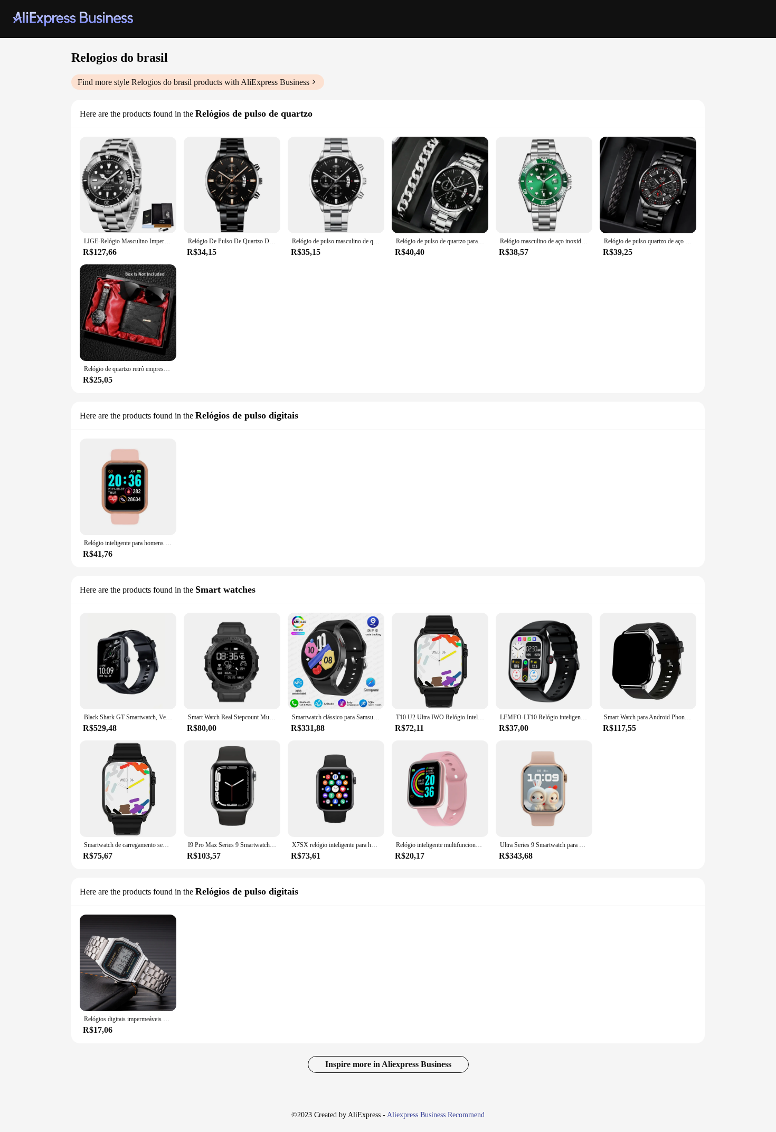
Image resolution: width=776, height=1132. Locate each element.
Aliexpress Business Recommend (436, 1115)
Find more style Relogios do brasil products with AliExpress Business (193, 82)
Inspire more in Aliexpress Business (388, 1064)
